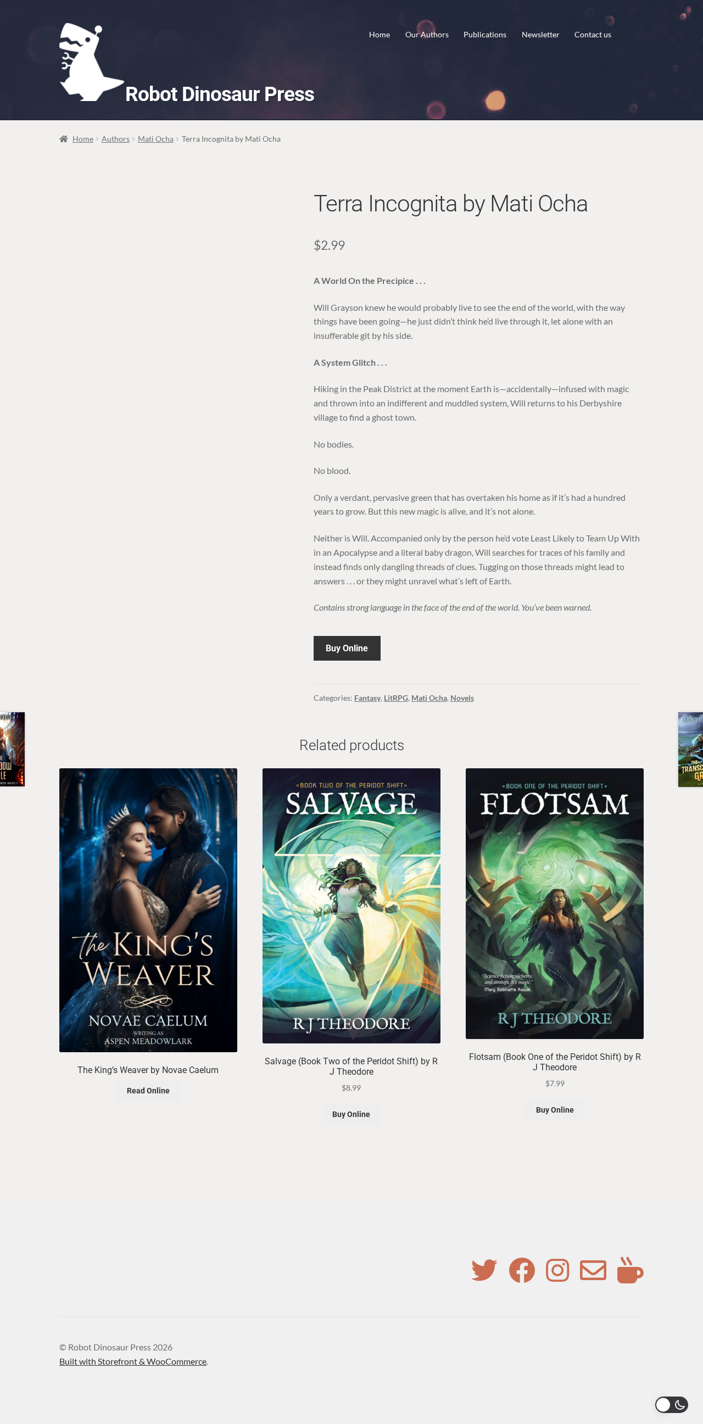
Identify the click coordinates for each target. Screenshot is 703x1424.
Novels (462, 697)
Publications (485, 34)
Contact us (592, 34)
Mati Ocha (156, 138)
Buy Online (347, 648)
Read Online (148, 1090)
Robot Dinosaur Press (219, 94)
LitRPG (396, 697)
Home (379, 34)
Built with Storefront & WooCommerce (133, 1361)
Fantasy (367, 697)
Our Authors (427, 34)
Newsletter (541, 34)
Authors (116, 138)
